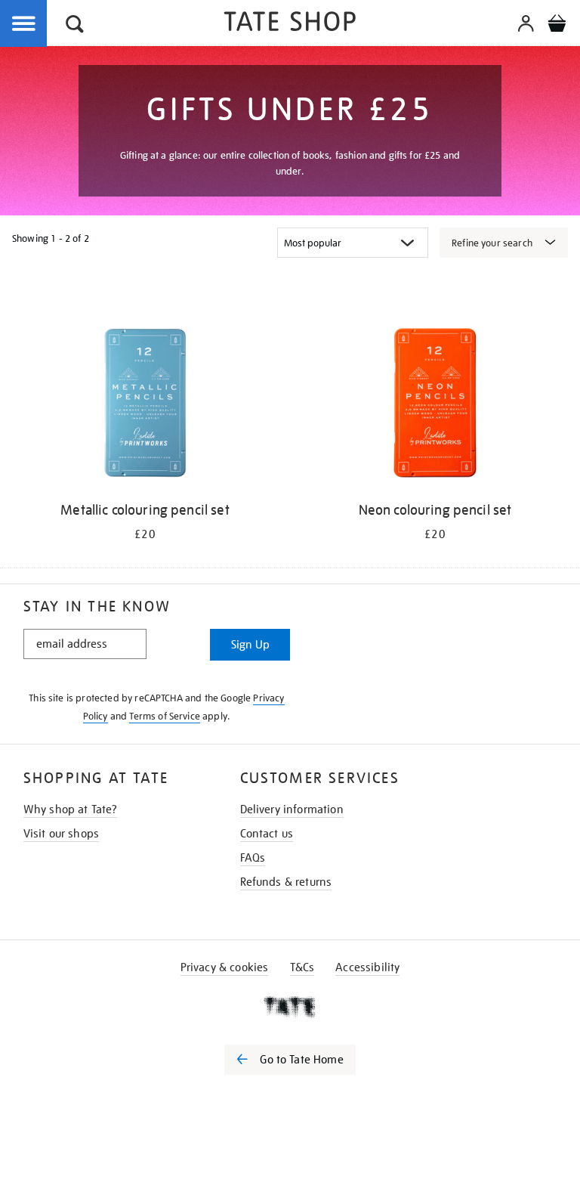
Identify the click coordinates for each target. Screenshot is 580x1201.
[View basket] (556, 25)
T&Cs (302, 967)
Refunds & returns (286, 882)
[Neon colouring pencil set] (435, 405)
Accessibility (367, 967)
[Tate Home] (290, 1007)
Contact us (267, 833)
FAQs (253, 857)
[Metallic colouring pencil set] (145, 405)
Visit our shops (61, 833)
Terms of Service (164, 716)
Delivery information (292, 809)
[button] (75, 26)
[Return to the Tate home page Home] (290, 23)
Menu (24, 24)
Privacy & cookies (224, 967)
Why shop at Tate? (70, 809)
